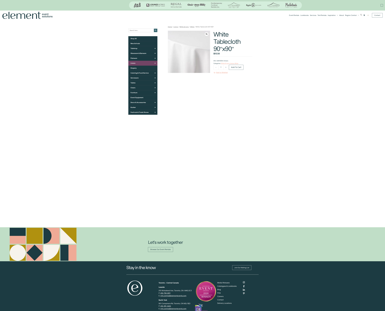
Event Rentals (294, 15)
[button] (361, 15)
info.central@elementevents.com (173, 296)
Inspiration (332, 15)
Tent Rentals (322, 15)
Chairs (143, 88)
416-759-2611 (165, 293)
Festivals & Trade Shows (143, 112)
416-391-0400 (165, 306)
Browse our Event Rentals (160, 249)
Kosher (143, 107)
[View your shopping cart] (364, 15)
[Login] (368, 15)
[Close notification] (382, 5)
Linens (175, 27)
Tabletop (143, 48)
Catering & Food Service (143, 73)
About (341, 15)
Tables (143, 83)
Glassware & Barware (143, 53)
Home (170, 27)
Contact (377, 15)
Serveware (143, 78)
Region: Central (351, 15)
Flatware (143, 58)
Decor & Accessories (143, 102)
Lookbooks (304, 15)
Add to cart (236, 67)
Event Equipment (137, 97)
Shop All (134, 38)
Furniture (143, 92)
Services (313, 15)
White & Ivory (184, 27)
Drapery (134, 68)
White (192, 27)
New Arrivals (135, 43)
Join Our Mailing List (241, 267)
